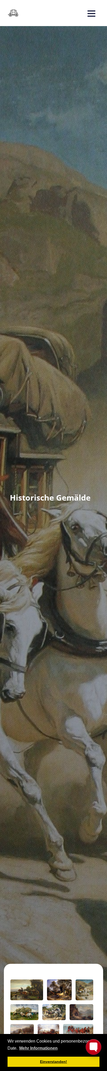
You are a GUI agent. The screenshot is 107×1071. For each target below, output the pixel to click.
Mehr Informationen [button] (38, 1048)
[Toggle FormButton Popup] (93, 1047)
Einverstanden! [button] (53, 1062)
